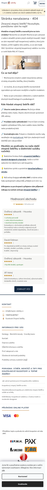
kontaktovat (18, 137)
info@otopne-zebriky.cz (15, 311)
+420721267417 (12, 315)
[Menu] (40, 3)
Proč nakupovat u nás (10, 351)
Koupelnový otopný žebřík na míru (14, 385)
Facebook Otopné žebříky (15, 318)
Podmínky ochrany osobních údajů (14, 360)
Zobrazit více (23, 289)
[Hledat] (28, 3)
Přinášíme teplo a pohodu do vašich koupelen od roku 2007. (22, 432)
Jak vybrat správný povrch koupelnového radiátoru (20, 381)
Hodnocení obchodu (23, 199)
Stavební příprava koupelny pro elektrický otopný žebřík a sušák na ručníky (23, 391)
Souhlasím (22, 484)
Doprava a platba (8, 343)
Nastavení (22, 476)
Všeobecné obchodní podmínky (13, 355)
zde (3, 470)
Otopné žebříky (30, 190)
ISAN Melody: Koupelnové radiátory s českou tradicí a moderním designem (21, 398)
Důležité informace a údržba (12, 347)
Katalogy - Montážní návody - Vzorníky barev (18, 334)
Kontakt (5, 338)
